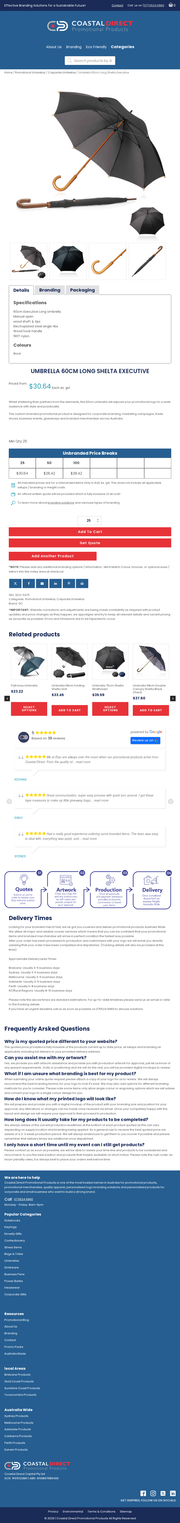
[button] (171, 6)
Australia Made (15, 1354)
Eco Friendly (96, 46)
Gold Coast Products (19, 1381)
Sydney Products (16, 1416)
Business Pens (14, 1274)
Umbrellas (11, 1261)
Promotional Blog (16, 1320)
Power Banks (13, 1281)
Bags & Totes (13, 1254)
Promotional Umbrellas (30, 72)
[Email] (42, 583)
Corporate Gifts (15, 1294)
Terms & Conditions (101, 1511)
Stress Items (13, 1247)
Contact (117, 5)
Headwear (12, 1287)
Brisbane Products (17, 1375)
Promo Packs (13, 1347)
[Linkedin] (55, 583)
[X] (15, 583)
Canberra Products (18, 1436)
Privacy (53, 1511)
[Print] (82, 583)
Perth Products (14, 1443)
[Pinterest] (69, 583)
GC (20, 603)
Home (8, 72)
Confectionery (14, 1240)
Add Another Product (53, 556)
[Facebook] (29, 583)
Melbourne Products (18, 1423)
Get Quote (90, 542)
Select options (110, 708)
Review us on (142, 740)
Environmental (73, 1511)
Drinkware (11, 1267)
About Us (54, 46)
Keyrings (10, 1227)
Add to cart (90, 531)
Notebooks (12, 1220)
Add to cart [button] (70, 710)
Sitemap (126, 1511)
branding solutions (61, 503)
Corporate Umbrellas (62, 72)
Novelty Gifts (13, 1234)
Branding (73, 46)
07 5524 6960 (23, 1199)
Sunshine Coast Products (22, 1388)
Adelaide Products (17, 1429)
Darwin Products (16, 1450)
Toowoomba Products (20, 1395)
